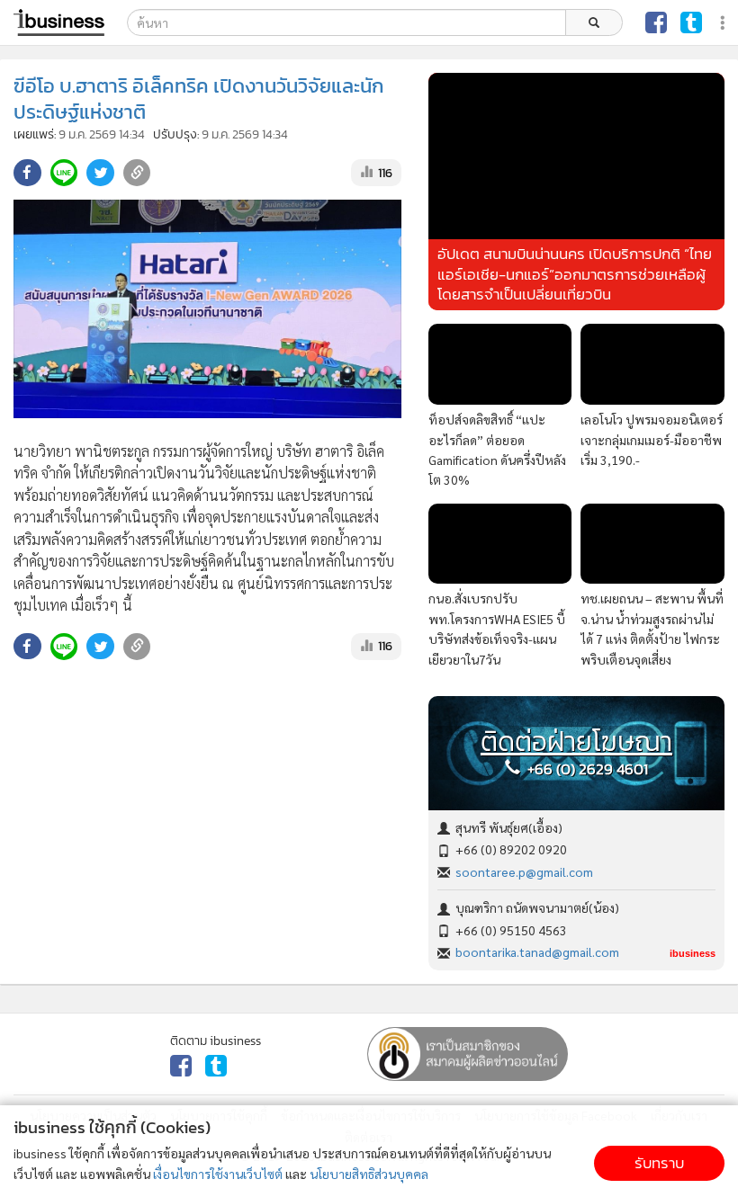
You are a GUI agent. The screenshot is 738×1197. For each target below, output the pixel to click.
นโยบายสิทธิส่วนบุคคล (369, 1174)
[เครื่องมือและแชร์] (725, 23)
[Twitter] (691, 22)
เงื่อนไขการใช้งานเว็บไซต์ (218, 1174)
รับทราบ (659, 1163)
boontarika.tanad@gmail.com (537, 951)
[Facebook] (656, 22)
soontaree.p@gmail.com (524, 871)
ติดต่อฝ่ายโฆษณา (576, 742)
